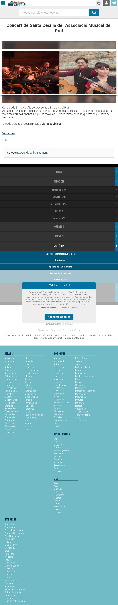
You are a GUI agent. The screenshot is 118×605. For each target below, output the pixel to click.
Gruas (8, 551)
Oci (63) (59, 211)
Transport (9, 598)
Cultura (8, 542)
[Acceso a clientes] (106, 3)
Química (9, 583)
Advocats (9, 358)
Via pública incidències (60, 272)
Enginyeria (30, 367)
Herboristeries (60, 420)
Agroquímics (11, 527)
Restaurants (59, 465)
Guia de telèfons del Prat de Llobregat (61, 335)
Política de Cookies (74, 338)
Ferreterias (59, 411)
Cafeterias (58, 492)
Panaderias (80, 388)
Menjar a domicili (58, 446)
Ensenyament (11, 411)
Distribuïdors (11, 545)
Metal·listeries (31, 397)
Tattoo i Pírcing (82, 415)
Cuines (57, 376)
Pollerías (79, 403)
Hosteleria (9, 432)
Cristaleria (9, 394)
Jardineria (29, 379)
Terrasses (58, 471)
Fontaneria (10, 417)
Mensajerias (30, 394)
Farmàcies (10, 414)
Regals (78, 406)
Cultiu (56, 390)
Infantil (28, 364)
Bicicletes (58, 373)
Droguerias (59, 399)
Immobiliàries (31, 370)
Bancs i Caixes (12, 379)
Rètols (28, 382)
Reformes (29, 409)
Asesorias (10, 370)
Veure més (8, 133)
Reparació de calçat (34, 415)
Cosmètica (10, 539)
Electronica (10, 548)
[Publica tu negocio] (114, 3)
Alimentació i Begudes (15, 530)
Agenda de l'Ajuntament (34, 152)
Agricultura (10, 524)
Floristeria (58, 414)
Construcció (11, 391)
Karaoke (58, 503)
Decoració (59, 393)
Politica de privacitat (51, 338)
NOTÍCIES (59, 246)
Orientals (58, 459)
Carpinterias (10, 385)
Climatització (11, 388)
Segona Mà (81, 409)
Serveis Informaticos (15, 589)
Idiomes (28, 358)
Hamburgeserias (60, 450)
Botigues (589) (59, 189)
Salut (27, 420)
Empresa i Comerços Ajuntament (61, 253)
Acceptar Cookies (59, 316)
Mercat (78, 370)
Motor (78, 379)
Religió (28, 411)
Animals (58, 364)
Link (4, 140)
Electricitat (10, 403)
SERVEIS (59, 236)
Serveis (28, 426)
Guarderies (10, 429)
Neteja (28, 385)
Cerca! (94, 12)
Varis (77, 417)
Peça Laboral (11, 580)
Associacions (11, 373)
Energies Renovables (10, 407)
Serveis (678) (59, 197)
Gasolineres (10, 423)
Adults (57, 358)
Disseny (8, 397)
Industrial (29, 361)
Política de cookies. (48, 308)
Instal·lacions (31, 373)
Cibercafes (59, 495)
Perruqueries (31, 403)
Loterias (28, 388)
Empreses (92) (59, 218)
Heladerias (59, 453)
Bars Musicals (58, 487)
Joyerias (79, 361)
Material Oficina (82, 367)
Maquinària (10, 562)
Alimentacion (60, 361)
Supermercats (82, 411)
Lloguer (8, 364)
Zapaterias (80, 420)
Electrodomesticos (63, 402)
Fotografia (10, 420)
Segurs (28, 423)
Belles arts (59, 367)
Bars (56, 483)
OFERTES (59, 226)
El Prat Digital (60, 279)
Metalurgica (10, 571)
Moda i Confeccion (84, 376)
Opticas (79, 385)
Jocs (77, 364)
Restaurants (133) (59, 204)
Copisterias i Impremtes (60, 386)
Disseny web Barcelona (49, 330)
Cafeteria (58, 442)
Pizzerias (58, 462)
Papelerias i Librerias (85, 391)
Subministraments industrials (14, 593)
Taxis (27, 429)
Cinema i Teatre (58, 499)
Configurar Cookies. (69, 308)
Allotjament (10, 361)
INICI (59, 172)
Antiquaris (9, 367)
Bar (55, 439)
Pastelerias (80, 394)
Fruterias (58, 417)
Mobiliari (9, 574)
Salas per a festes (59, 508)
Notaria (28, 400)
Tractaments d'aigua (15, 601)
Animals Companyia (14, 533)
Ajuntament (60, 260)
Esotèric (58, 405)
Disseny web (11, 400)
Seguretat (9, 586)
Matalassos (59, 379)
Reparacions (31, 417)
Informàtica (81, 358)
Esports (57, 396)
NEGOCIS (59, 181)
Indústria (9, 557)
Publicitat (29, 406)
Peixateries (80, 397)
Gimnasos (10, 426)
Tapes (57, 468)
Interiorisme (30, 376)
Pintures (79, 400)
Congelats (58, 382)
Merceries (80, 373)
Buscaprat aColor (71, 330)
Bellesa (8, 382)
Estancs (58, 408)
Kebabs (57, 456)
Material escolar (12, 566)
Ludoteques (30, 391)
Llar (55, 423)
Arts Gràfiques (12, 536)
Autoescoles (11, 376)
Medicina (9, 568)
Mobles (79, 382)
